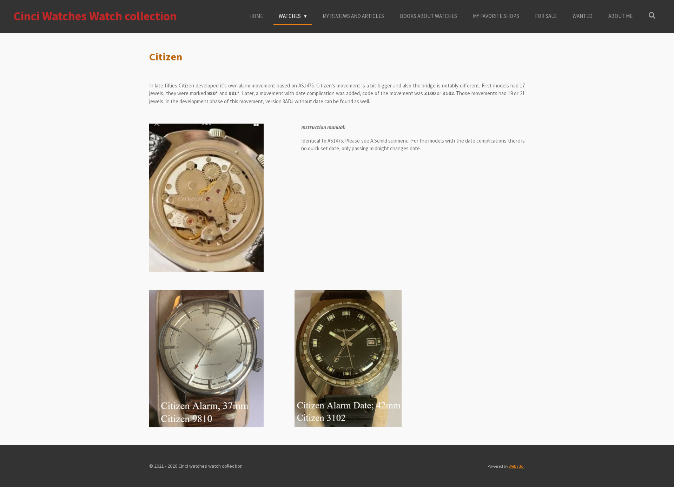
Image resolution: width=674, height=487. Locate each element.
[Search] (652, 15)
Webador (517, 466)
